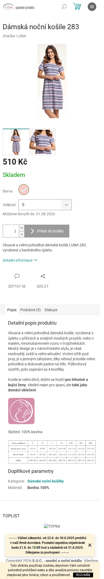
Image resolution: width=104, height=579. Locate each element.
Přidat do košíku (50, 231)
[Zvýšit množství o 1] (21, 228)
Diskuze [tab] (51, 310)
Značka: (14, 36)
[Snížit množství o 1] (21, 234)
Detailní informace (18, 260)
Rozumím (83, 575)
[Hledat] (64, 6)
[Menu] (92, 6)
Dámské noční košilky (45, 481)
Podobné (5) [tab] (30, 310)
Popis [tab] (12, 310)
